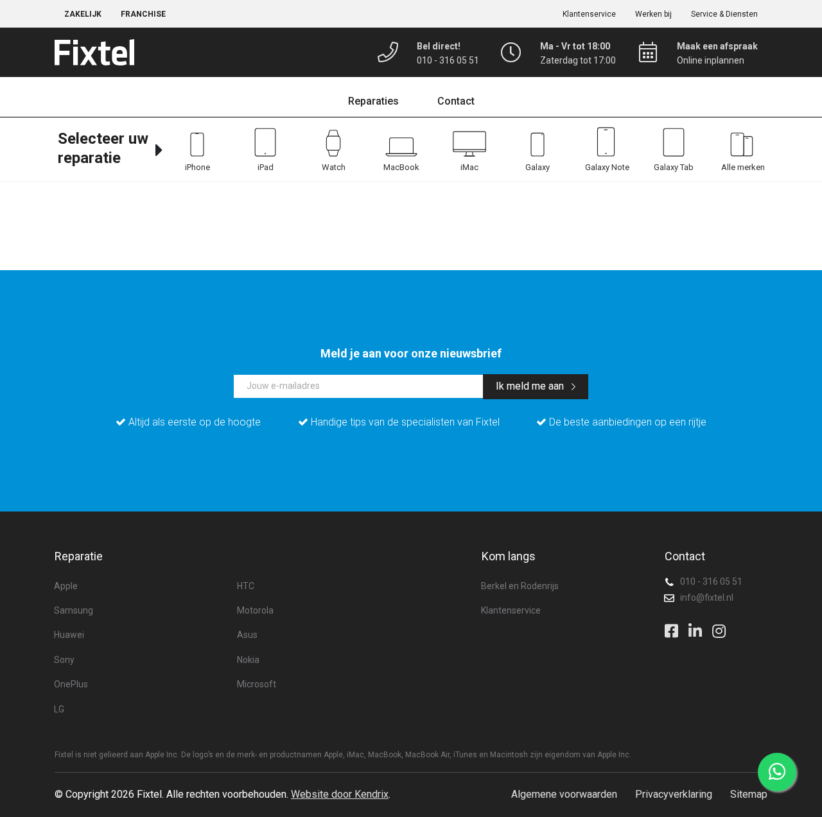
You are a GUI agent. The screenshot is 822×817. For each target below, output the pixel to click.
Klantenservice (589, 14)
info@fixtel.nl (706, 597)
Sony (64, 660)
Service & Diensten (724, 14)
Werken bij (653, 14)
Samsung (73, 610)
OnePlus (71, 684)
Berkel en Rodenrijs (520, 586)
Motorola (255, 610)
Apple (66, 586)
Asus (247, 635)
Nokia (248, 660)
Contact (456, 101)
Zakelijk (82, 14)
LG (59, 709)
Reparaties (373, 101)
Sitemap (748, 794)
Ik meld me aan (531, 386)
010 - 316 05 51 (711, 581)
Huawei (69, 635)
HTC (245, 586)
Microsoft (256, 684)
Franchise (143, 14)
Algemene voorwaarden (564, 794)
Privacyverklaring (673, 794)
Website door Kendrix (340, 794)
